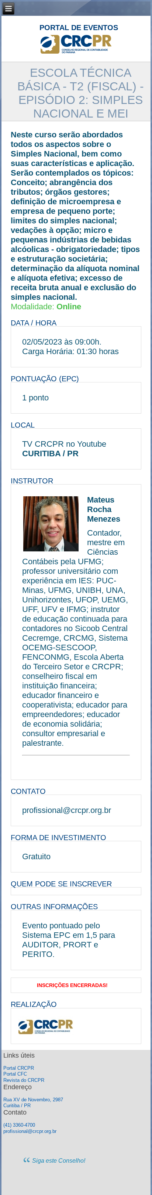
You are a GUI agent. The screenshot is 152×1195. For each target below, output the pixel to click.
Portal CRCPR (18, 1068)
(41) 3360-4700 (19, 1125)
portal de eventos (78, 28)
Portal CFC (15, 1074)
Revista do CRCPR (23, 1080)
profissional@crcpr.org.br (29, 1131)
